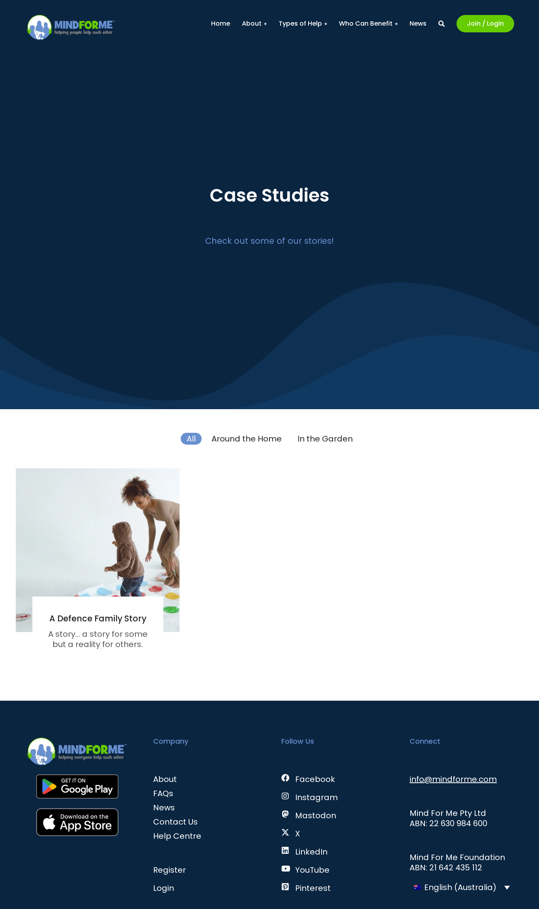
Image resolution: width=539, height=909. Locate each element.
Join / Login (485, 23)
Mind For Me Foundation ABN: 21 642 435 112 (457, 862)
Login (163, 888)
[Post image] (98, 550)
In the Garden (325, 438)
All (191, 438)
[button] (462, 887)
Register (169, 869)
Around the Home (246, 438)
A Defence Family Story (97, 618)
